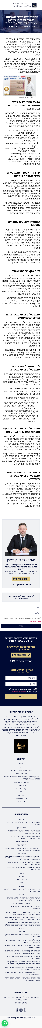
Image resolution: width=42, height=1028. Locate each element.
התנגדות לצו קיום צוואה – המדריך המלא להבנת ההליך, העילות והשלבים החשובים (22, 952)
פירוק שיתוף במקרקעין (21, 782)
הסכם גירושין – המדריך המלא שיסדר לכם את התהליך (23, 823)
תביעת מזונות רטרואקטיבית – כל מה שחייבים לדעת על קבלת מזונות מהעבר (23, 899)
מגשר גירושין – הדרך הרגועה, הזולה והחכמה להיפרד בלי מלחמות (24, 832)
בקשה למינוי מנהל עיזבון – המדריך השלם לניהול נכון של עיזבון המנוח (22, 979)
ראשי (21, 763)
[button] (1, 5)
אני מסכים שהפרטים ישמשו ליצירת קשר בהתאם (21, 690)
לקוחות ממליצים (21, 788)
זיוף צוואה (21, 931)
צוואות (21, 928)
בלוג (21, 792)
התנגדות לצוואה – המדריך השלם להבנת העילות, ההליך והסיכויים (22, 946)
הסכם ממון (22, 853)
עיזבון (22, 873)
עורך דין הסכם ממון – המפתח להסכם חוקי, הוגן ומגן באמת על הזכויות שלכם (22, 858)
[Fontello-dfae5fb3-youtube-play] (17, 1010)
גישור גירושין (21, 827)
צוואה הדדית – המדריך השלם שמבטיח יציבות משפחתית (23, 957)
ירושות (21, 876)
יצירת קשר (21, 795)
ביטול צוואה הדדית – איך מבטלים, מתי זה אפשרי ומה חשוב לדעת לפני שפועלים (22, 968)
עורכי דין (22, 894)
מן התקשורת (21, 785)
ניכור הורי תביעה (22, 841)
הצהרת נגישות (21, 801)
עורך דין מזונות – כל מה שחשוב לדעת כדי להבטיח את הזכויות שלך (22, 890)
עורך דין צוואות (21, 773)
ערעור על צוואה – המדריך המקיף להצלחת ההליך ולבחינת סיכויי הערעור (22, 941)
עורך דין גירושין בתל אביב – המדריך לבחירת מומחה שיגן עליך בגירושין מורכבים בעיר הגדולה (22, 924)
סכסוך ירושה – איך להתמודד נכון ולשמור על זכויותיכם (24, 907)
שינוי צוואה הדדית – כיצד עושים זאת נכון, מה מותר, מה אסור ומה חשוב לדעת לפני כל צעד (23, 962)
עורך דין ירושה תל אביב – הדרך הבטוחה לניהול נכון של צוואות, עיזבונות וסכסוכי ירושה (23, 913)
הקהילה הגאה (22, 879)
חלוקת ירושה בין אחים (21, 903)
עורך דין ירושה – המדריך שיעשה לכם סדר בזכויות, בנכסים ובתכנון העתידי (22, 777)
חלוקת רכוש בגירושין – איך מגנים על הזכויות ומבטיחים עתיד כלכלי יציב (24, 837)
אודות (21, 767)
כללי (21, 883)
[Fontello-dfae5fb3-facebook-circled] (24, 1010)
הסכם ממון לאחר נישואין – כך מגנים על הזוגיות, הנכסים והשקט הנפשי (22, 863)
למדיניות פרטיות (35, 621)
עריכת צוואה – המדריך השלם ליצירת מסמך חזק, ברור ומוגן (22, 935)
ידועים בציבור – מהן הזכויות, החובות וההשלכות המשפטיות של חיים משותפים (22, 849)
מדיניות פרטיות (21, 798)
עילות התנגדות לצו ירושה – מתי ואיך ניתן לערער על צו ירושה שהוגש (22, 973)
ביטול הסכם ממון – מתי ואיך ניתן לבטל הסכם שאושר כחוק (23, 868)
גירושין (21, 819)
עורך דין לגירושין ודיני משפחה (21, 770)
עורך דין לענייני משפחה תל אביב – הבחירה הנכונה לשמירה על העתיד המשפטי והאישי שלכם (21, 918)
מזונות (21, 886)
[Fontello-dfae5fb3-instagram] (21, 1010)
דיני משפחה (21, 845)
